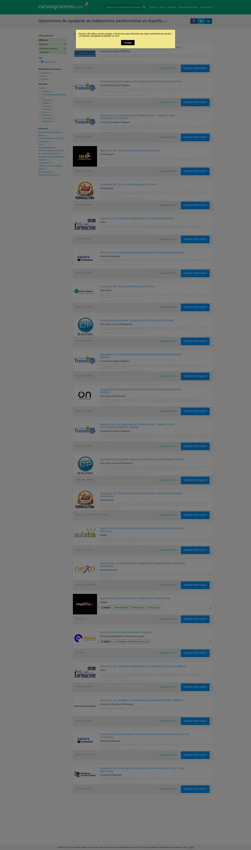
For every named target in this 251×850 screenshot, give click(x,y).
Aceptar (128, 42)
